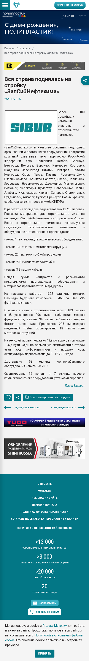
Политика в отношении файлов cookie (44, 528)
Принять (44, 653)
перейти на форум (47, 611)
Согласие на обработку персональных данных (44, 518)
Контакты (44, 490)
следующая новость (63, 407)
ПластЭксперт (75, 385)
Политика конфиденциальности (44, 511)
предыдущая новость (26, 407)
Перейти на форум (70, 5)
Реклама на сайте (44, 497)
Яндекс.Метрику (55, 626)
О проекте (45, 483)
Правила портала (44, 504)
